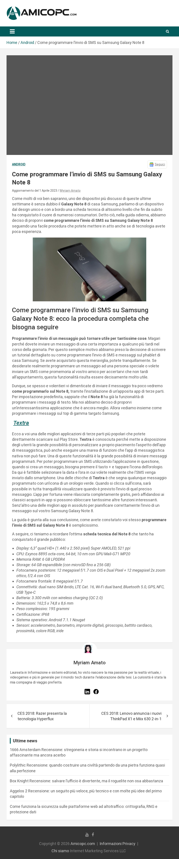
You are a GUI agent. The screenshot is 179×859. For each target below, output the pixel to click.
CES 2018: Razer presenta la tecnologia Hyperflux (42, 716)
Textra (21, 423)
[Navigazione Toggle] (12, 31)
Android (19, 164)
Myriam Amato (70, 190)
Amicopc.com (83, 843)
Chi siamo (60, 851)
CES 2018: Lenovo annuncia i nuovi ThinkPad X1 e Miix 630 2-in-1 (131, 716)
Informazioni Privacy (117, 843)
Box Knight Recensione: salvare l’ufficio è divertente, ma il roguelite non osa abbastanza (86, 781)
